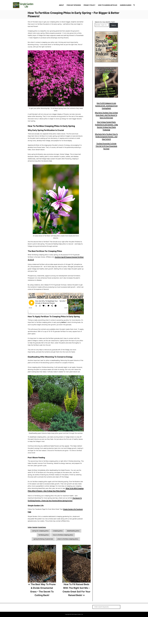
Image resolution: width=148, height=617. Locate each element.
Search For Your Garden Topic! (105, 22)
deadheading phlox (73, 531)
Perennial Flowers (42, 527)
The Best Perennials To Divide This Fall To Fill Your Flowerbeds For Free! (106, 146)
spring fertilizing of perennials (43, 539)
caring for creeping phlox (40, 531)
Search (113, 25)
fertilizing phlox (44, 535)
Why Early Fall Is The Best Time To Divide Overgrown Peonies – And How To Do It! (106, 136)
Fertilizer (30, 527)
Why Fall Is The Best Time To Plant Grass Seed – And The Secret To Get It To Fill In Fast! (106, 115)
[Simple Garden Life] (27, 5)
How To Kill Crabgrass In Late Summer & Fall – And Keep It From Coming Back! (106, 105)
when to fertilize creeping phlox (67, 539)
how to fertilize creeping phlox (63, 535)
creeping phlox (58, 531)
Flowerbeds (35, 527)
